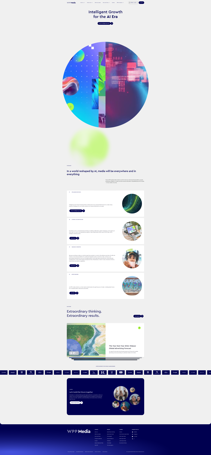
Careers (113, 2)
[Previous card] (71, 353)
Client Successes (98, 2)
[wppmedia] (71, 2)
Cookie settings (104, 451)
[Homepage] (78, 431)
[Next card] (74, 353)
